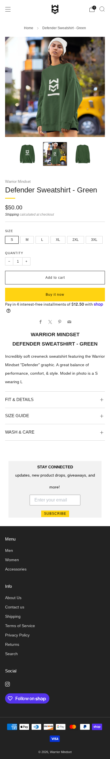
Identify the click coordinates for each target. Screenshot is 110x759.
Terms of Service (20, 626)
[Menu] (8, 9)
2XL (75, 240)
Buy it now (55, 295)
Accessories (16, 569)
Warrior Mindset (18, 181)
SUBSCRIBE (55, 514)
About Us (13, 598)
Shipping (12, 214)
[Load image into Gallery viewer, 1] (27, 154)
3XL (94, 240)
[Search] (102, 9)
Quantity (14, 253)
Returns (12, 644)
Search (11, 654)
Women (12, 560)
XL (58, 240)
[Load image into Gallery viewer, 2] (55, 154)
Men (9, 550)
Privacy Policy (17, 635)
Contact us (14, 607)
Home (28, 28)
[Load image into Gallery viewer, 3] (82, 154)
